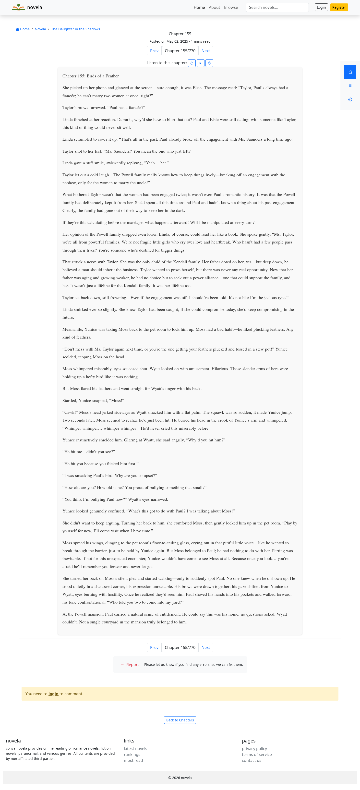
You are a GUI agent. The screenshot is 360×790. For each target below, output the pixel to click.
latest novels (135, 748)
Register (339, 7)
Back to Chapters (180, 720)
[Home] (350, 72)
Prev (154, 50)
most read (133, 760)
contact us (251, 760)
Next (206, 50)
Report (132, 664)
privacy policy (254, 748)
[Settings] (350, 99)
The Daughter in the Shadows (75, 29)
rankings (132, 754)
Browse (231, 7)
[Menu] (350, 86)
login (53, 693)
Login (321, 7)
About (214, 7)
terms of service (257, 754)
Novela (40, 29)
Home (199, 7)
